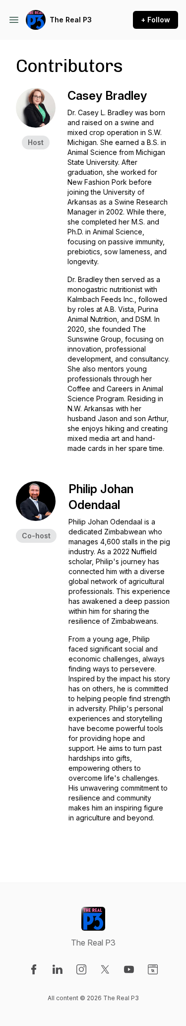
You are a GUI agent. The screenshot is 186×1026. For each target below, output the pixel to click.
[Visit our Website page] (153, 969)
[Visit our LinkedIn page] (57, 969)
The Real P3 (71, 19)
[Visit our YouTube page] (129, 969)
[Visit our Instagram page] (81, 969)
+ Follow (155, 19)
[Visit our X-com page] (105, 969)
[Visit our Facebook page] (34, 969)
